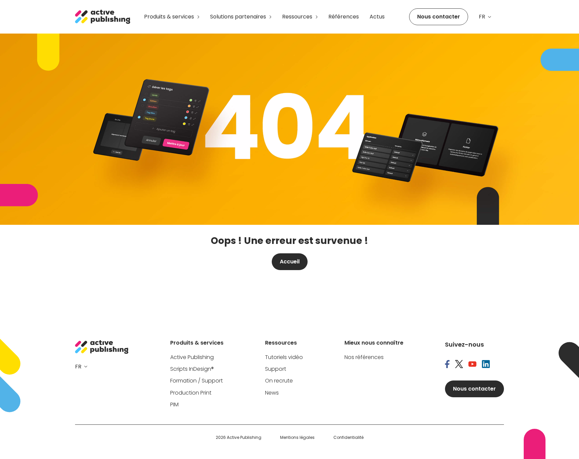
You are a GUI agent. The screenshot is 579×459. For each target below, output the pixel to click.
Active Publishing (192, 357)
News (272, 393)
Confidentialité (348, 437)
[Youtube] (472, 364)
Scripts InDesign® (192, 369)
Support (275, 369)
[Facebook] (447, 364)
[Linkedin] (486, 364)
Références (343, 16)
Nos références (364, 357)
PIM (174, 405)
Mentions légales (297, 437)
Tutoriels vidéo (284, 357)
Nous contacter (438, 16)
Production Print (190, 393)
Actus (377, 16)
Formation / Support (196, 381)
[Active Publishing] (103, 16)
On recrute (279, 381)
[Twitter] (459, 364)
